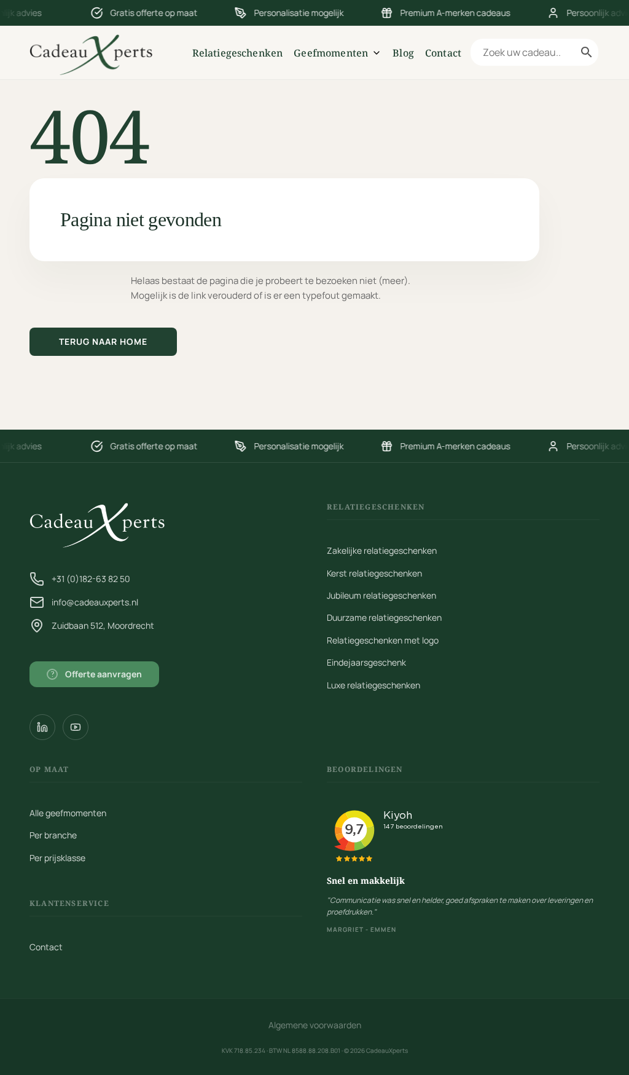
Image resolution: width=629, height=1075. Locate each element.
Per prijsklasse (57, 858)
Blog (403, 53)
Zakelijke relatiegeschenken (382, 550)
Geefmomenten (331, 53)
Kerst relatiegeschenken (374, 573)
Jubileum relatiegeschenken (381, 595)
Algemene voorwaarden (314, 1025)
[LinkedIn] (42, 727)
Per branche (53, 835)
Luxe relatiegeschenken (373, 685)
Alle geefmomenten (67, 813)
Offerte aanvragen (97, 674)
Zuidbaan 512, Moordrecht (103, 625)
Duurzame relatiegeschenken (384, 617)
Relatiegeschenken (237, 53)
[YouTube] (75, 727)
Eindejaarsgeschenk (366, 662)
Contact (443, 53)
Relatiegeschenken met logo (383, 640)
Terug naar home (103, 341)
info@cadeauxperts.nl (95, 602)
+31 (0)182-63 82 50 (91, 579)
